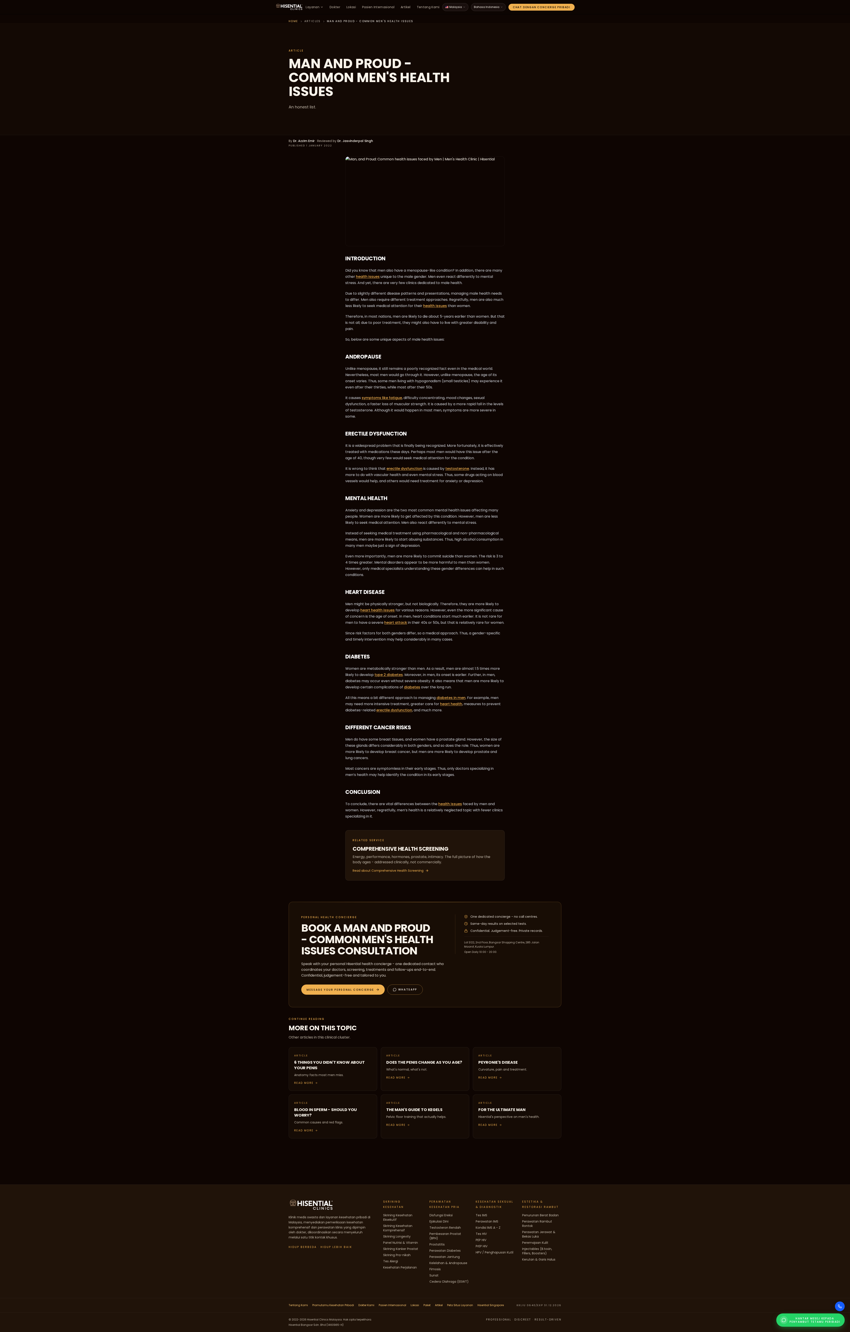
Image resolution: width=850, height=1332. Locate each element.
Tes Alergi (390, 1261)
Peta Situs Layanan (460, 1305)
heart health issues (377, 610)
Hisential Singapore (490, 1305)
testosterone (457, 468)
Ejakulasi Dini (438, 1221)
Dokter (335, 7)
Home (293, 21)
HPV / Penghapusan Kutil (494, 1252)
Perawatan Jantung (444, 1257)
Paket (427, 1305)
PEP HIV (481, 1240)
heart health (451, 703)
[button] (343, 990)
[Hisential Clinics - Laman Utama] (289, 7)
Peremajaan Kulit (535, 1242)
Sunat (434, 1275)
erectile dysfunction (404, 468)
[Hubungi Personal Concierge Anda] (840, 1306)
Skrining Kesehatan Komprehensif (397, 1228)
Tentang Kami (428, 7)
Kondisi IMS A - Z (488, 1227)
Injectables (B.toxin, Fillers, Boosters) (537, 1251)
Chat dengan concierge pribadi (541, 7)
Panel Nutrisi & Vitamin (400, 1242)
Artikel (405, 7)
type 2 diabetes (389, 674)
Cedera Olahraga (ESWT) (449, 1281)
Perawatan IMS (487, 1221)
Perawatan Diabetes (445, 1250)
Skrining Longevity (397, 1236)
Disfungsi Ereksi (441, 1215)
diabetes (412, 687)
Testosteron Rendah (445, 1227)
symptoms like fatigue (382, 397)
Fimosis (435, 1269)
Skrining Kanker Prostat (400, 1249)
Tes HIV (481, 1234)
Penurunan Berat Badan (540, 1215)
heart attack (395, 622)
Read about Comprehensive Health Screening (388, 870)
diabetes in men (451, 697)
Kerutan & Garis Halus (538, 1259)
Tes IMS (481, 1215)
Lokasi (351, 7)
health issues (368, 276)
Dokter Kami (366, 1305)
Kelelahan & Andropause (448, 1263)
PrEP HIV (481, 1246)
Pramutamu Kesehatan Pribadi (333, 1305)
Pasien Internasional (378, 7)
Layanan (312, 7)
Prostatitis (437, 1244)
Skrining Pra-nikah (397, 1255)
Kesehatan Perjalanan (400, 1267)
